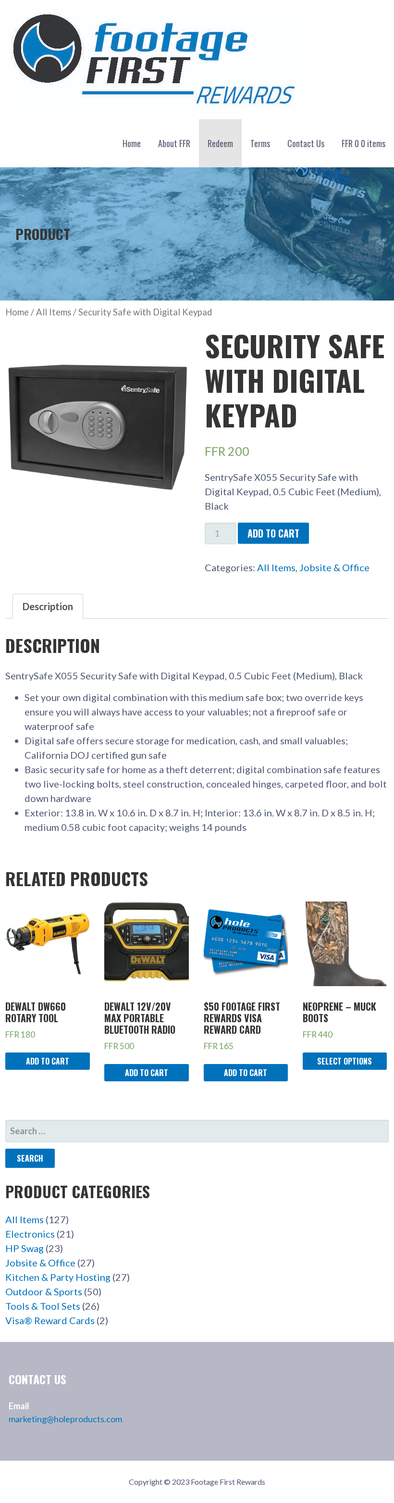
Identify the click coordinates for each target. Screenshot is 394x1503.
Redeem (220, 143)
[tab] (47, 606)
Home (132, 143)
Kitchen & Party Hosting (58, 1277)
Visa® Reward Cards (50, 1320)
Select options (344, 1061)
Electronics (30, 1234)
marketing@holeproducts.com (65, 1419)
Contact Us (305, 143)
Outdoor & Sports (43, 1291)
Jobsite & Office (334, 567)
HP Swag (24, 1248)
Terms (260, 143)
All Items (53, 312)
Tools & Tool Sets (42, 1306)
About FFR (174, 143)
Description (48, 606)
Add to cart (273, 533)
